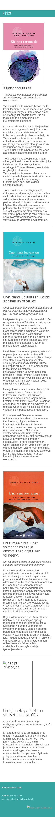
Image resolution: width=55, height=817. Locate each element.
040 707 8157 (15, 795)
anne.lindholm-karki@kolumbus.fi (17, 799)
